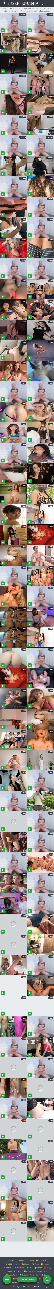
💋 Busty (47, 1268)
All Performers (38, 1287)
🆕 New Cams (29, 1271)
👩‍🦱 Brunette (8, 1268)
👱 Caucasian (41, 1260)
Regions (19, 1287)
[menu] (7, 1279)
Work (25, 1287)
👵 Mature (26, 1264)
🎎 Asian (11, 1260)
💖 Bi (19, 1271)
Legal (46, 1287)
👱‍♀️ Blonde (45, 1264)
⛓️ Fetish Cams (42, 1275)
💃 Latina (30, 1260)
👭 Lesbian (11, 1271)
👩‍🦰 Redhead (19, 1268)
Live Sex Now (27, 1279)
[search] (47, 1279)
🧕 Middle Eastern (12, 1264)
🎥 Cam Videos (14, 1282)
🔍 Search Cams (40, 1282)
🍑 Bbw (29, 1268)
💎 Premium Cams (27, 1275)
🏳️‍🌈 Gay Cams (42, 1271)
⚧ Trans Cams (11, 1275)
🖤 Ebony (20, 1260)
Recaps (30, 1287)
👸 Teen (35, 1264)
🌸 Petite (38, 1268)
